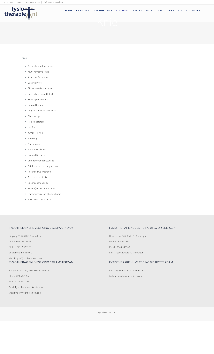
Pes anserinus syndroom (40, 171)
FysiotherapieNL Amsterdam (29, 287)
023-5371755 (22, 276)
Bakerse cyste (35, 82)
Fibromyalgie (34, 116)
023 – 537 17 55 (23, 241)
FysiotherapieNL (23, 252)
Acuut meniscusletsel (38, 77)
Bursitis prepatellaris (38, 99)
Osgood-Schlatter (37, 155)
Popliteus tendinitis (37, 177)
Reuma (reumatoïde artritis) (41, 188)
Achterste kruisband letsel (40, 66)
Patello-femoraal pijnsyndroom (43, 166)
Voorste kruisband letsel (40, 199)
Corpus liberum (35, 105)
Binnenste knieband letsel (40, 88)
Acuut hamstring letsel (38, 71)
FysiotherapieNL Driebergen (129, 252)
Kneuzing (32, 138)
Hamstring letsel (36, 121)
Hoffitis (31, 127)
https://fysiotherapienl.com (27, 292)
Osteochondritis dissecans (41, 160)
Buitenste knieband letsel (40, 93)
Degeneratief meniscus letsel (42, 110)
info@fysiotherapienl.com (53, 2)
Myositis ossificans (37, 149)
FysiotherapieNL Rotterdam (129, 270)
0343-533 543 (123, 241)
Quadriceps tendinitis (38, 182)
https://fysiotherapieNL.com (28, 258)
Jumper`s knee (35, 132)
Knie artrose (34, 143)
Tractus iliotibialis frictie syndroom (44, 193)
